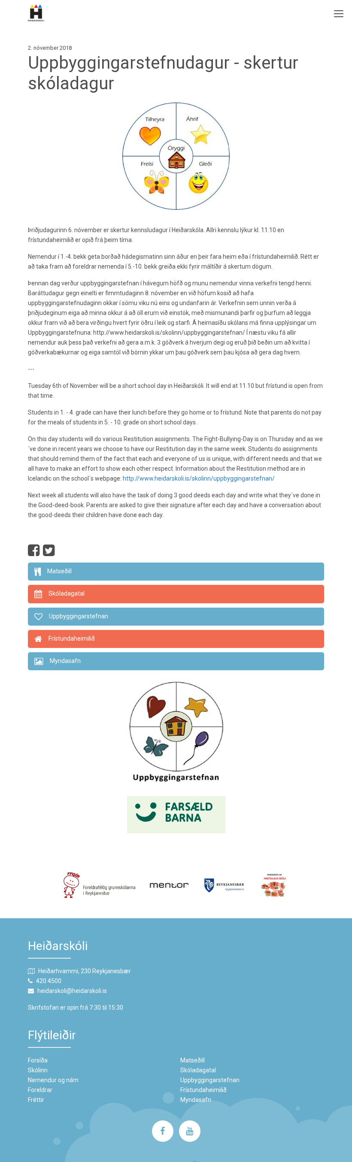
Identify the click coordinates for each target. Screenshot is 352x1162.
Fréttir (36, 1099)
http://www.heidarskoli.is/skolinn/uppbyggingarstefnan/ (199, 478)
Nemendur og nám (53, 1080)
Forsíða (38, 1060)
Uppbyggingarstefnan (210, 1080)
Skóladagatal (198, 1070)
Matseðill (192, 1060)
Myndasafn (195, 1099)
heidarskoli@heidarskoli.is (72, 990)
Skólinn (38, 1070)
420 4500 (48, 980)
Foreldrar (40, 1089)
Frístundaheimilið (203, 1089)
